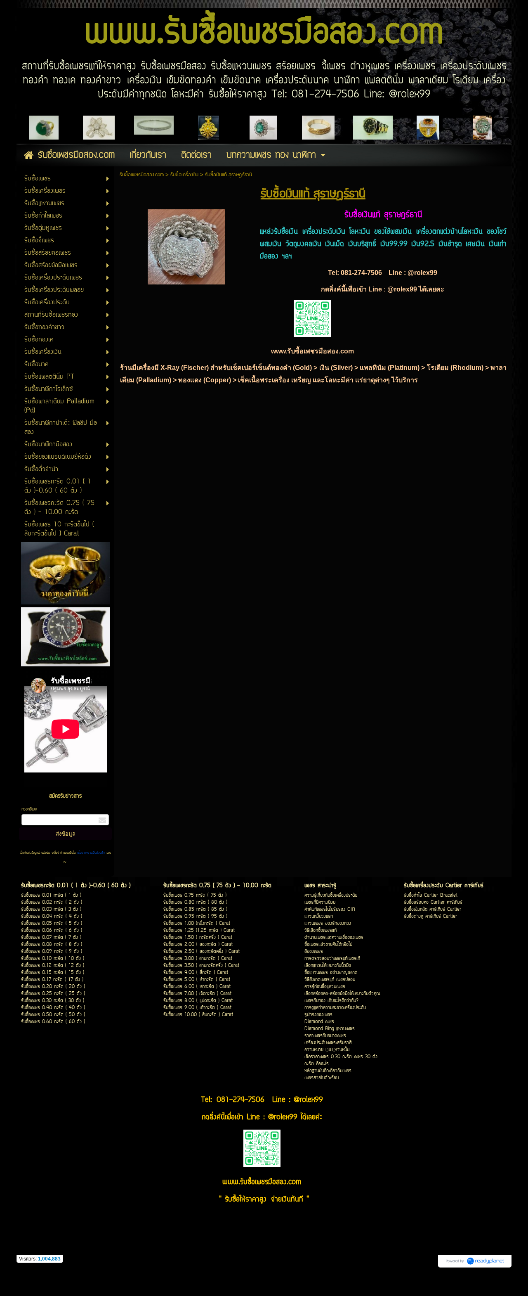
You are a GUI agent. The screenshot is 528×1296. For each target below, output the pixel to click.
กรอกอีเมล (29, 809)
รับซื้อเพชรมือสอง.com (142, 175)
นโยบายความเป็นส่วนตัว (90, 853)
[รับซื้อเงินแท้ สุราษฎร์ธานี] (186, 245)
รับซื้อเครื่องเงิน (184, 175)
